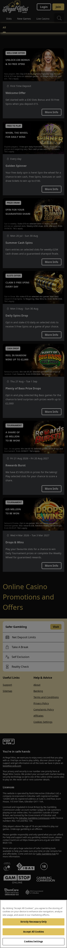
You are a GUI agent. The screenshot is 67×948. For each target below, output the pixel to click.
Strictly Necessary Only (33, 921)
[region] (33, 924)
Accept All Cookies (33, 931)
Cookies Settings (33, 941)
